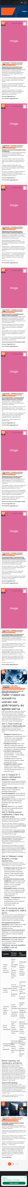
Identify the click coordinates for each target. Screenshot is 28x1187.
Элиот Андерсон (11, 312)
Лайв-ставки (14, 685)
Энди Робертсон (14, 1121)
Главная (24, 11)
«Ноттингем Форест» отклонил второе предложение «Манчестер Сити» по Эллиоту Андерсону (13, 635)
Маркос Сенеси (5, 1120)
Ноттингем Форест (18, 64)
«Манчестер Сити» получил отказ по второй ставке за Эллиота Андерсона (12, 232)
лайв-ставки (6, 687)
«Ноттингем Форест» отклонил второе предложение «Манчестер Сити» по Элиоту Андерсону (14, 558)
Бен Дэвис (8, 1119)
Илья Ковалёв (6, 62)
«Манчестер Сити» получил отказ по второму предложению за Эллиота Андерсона (12, 67)
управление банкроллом (11, 689)
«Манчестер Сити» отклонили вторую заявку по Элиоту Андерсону (12, 314)
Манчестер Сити (9, 64)
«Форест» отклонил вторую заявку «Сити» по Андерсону (14, 150)
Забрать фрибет (14, 1183)
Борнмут (13, 1119)
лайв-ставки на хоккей (15, 687)
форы (19, 689)
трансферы (4, 65)
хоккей (22, 689)
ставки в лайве (5, 688)
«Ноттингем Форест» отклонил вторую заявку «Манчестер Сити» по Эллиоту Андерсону (13, 398)
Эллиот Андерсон (11, 65)
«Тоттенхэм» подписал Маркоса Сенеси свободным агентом (13, 1123)
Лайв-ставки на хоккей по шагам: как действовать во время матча (12, 691)
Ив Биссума (18, 1119)
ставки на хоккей (21, 688)
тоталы (3, 689)
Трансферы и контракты (17, 62)
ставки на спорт (12, 688)
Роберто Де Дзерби (13, 1120)
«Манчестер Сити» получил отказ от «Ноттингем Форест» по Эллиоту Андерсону (12, 477)
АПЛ (4, 64)
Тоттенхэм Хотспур (6, 1121)
